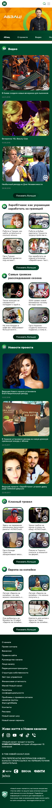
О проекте (22, 37)
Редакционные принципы (15, 668)
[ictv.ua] (6, 771)
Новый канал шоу (11, 716)
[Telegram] (21, 735)
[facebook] (3, 735)
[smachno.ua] (6, 776)
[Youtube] (15, 735)
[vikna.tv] (26, 771)
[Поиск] (44, 3)
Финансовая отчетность (14, 681)
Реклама (6, 712)
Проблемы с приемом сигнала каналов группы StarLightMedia (17, 700)
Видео (38, 37)
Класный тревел (20, 501)
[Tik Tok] (27, 735)
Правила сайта (9, 655)
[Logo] (4, 3)
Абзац (7, 37)
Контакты (7, 707)
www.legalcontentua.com (36, 800)
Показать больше (26, 196)
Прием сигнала (9, 647)
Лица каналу (8, 664)
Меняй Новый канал (12, 686)
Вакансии (7, 651)
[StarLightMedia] (11, 744)
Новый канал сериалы (13, 720)
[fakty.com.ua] (39, 771)
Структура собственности (15, 673)
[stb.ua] (16, 771)
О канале (6, 642)
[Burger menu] (48, 4)
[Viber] (34, 735)
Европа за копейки (22, 569)
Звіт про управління (12, 677)
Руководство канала (12, 660)
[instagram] (8, 735)
